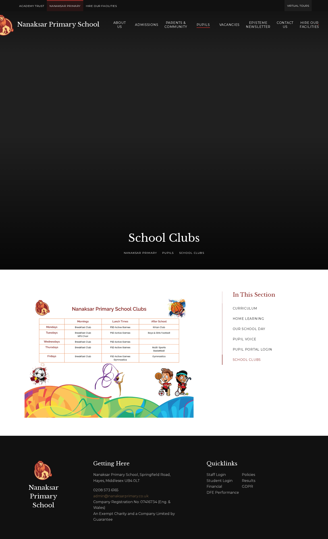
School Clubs (191, 252)
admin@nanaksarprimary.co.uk (121, 496)
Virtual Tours (298, 5)
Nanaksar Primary (140, 252)
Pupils (168, 252)
